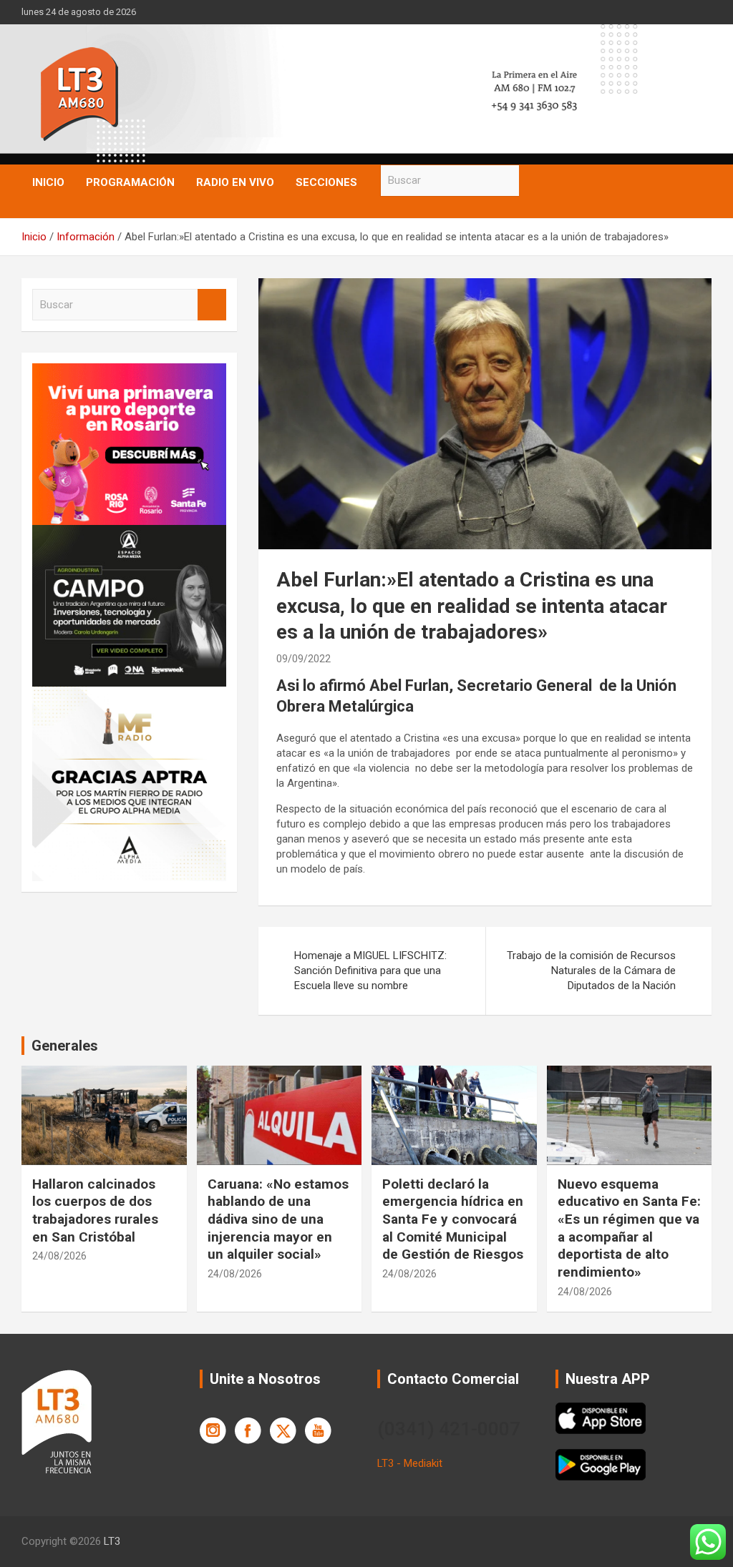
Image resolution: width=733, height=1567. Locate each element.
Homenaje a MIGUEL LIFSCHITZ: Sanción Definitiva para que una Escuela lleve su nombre (370, 970)
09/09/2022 (303, 658)
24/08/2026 (59, 1256)
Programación (130, 182)
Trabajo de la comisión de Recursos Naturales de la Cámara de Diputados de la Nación (591, 970)
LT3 (112, 1541)
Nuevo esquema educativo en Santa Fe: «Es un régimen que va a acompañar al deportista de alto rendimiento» (629, 1228)
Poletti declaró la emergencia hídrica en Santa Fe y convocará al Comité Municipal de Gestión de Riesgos (452, 1219)
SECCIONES (326, 182)
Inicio (48, 182)
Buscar (533, 180)
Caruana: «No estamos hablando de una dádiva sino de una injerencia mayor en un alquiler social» (278, 1219)
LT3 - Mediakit (409, 1463)
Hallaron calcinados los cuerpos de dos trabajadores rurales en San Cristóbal (95, 1210)
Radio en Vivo (235, 182)
